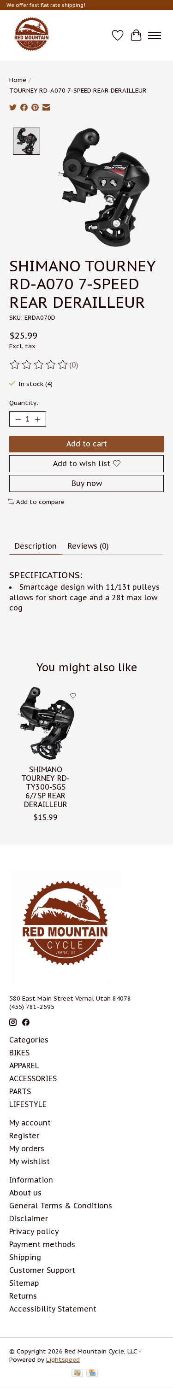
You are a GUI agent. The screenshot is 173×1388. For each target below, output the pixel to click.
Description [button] (36, 546)
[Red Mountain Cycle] (31, 35)
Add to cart (86, 443)
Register (24, 1135)
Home (17, 80)
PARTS (20, 1091)
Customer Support (42, 1270)
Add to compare (40, 502)
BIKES (19, 1052)
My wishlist (29, 1161)
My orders (26, 1148)
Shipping (25, 1257)
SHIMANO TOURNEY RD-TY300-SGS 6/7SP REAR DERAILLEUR (45, 787)
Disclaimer (28, 1218)
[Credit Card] (92, 1373)
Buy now (87, 483)
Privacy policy (34, 1231)
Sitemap (24, 1283)
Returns (23, 1295)
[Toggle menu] (154, 35)
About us (25, 1192)
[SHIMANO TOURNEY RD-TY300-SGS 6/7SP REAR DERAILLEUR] (45, 723)
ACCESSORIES (33, 1078)
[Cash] (77, 1373)
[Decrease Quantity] (18, 419)
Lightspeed (63, 1359)
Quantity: (23, 402)
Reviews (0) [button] (88, 546)
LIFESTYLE (28, 1104)
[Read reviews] (39, 364)
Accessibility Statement (52, 1308)
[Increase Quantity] (37, 419)
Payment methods (42, 1244)
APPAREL (24, 1065)
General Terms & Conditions (60, 1205)
